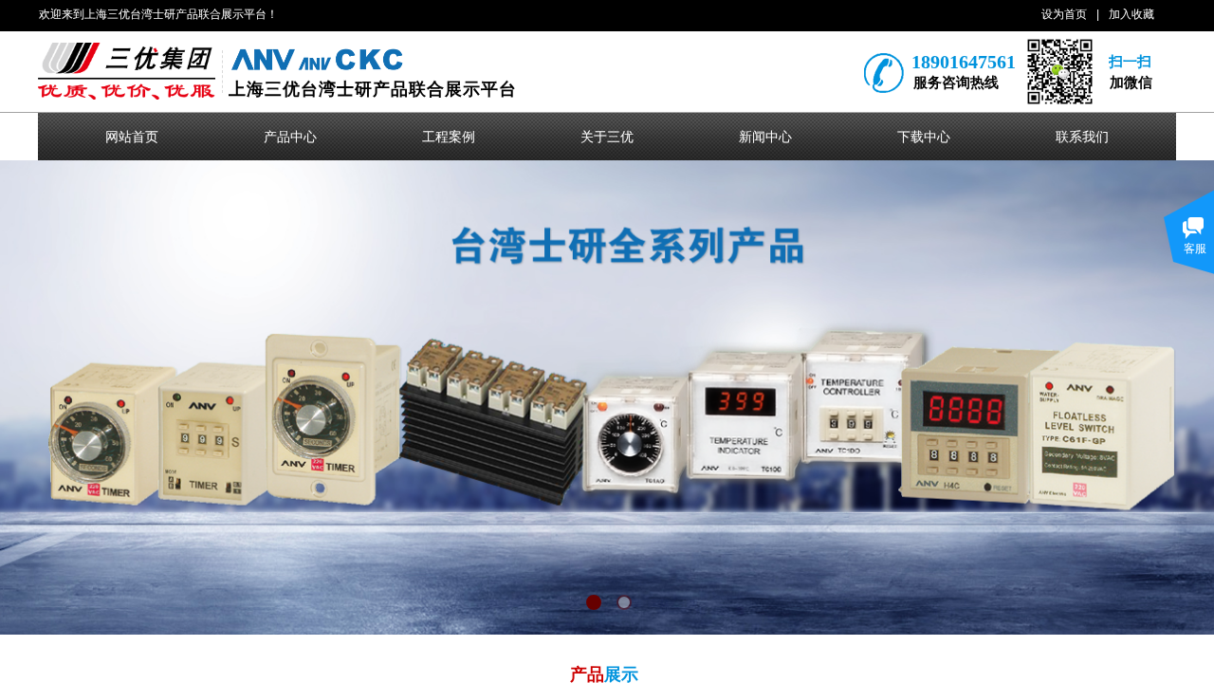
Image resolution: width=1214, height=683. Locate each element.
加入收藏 (1131, 14)
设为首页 (1064, 14)
